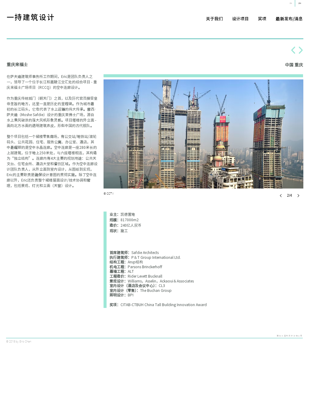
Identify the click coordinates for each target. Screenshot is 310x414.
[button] (203, 144)
